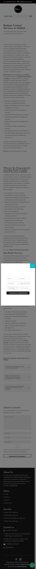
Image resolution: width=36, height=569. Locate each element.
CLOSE (32, 265)
